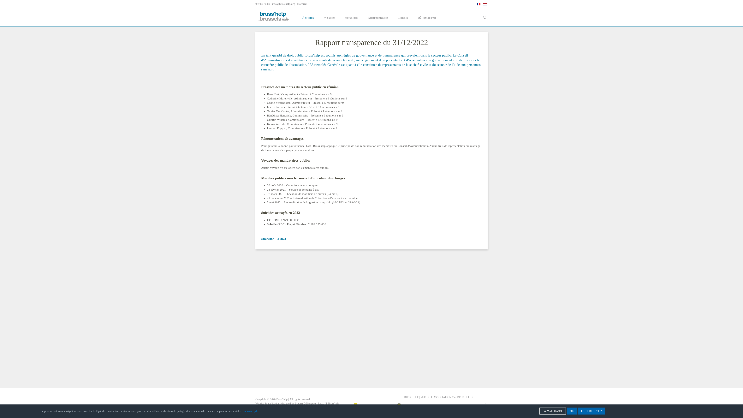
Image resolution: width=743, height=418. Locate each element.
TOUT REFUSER (591, 411)
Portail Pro (428, 17)
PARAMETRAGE (553, 411)
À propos (308, 17)
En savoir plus (251, 411)
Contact (403, 17)
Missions (329, 17)
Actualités (351, 17)
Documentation (378, 17)
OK (572, 411)
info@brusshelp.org (283, 4)
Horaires (302, 4)
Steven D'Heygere (305, 403)
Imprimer (267, 238)
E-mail (281, 238)
